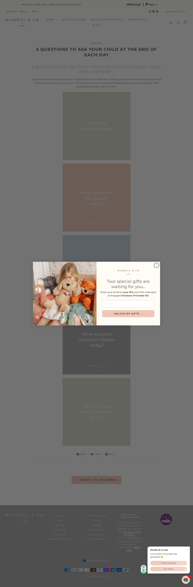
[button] (186, 580)
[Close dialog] (156, 265)
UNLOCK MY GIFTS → (128, 313)
